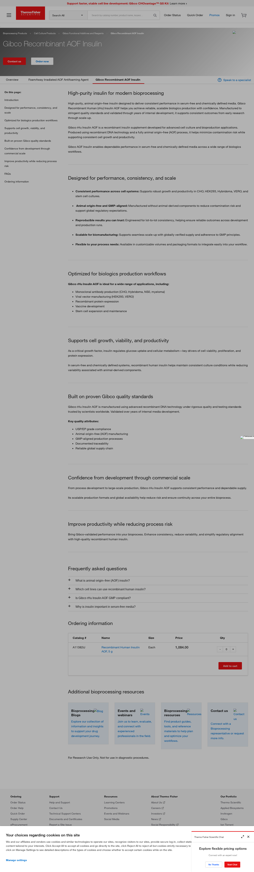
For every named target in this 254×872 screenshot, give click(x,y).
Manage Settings (16, 860)
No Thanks (213, 864)
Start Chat (232, 864)
